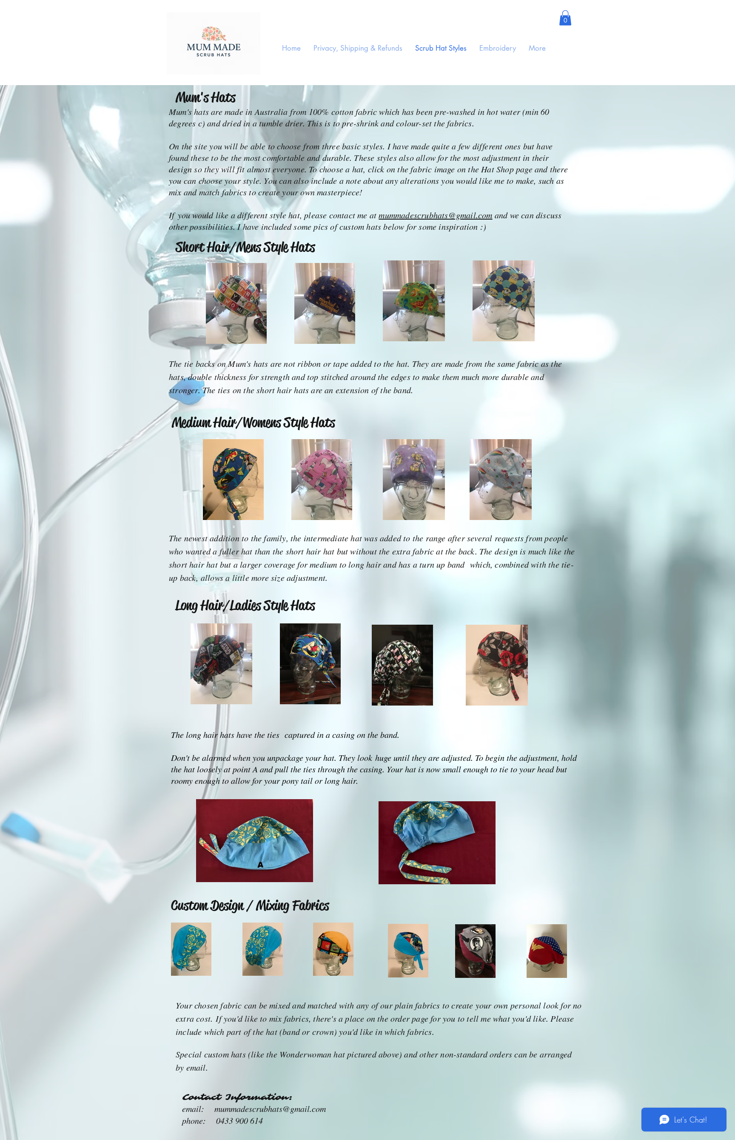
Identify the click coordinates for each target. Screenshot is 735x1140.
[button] (565, 18)
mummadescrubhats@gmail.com (435, 214)
